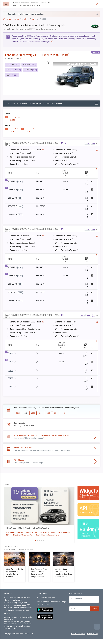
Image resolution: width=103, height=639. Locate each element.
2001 (40, 413)
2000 (48, 413)
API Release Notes (78, 634)
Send (95, 609)
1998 (63, 413)
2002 (33, 413)
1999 (56, 413)
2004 (18, 413)
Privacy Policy (92, 634)
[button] (51, 14)
